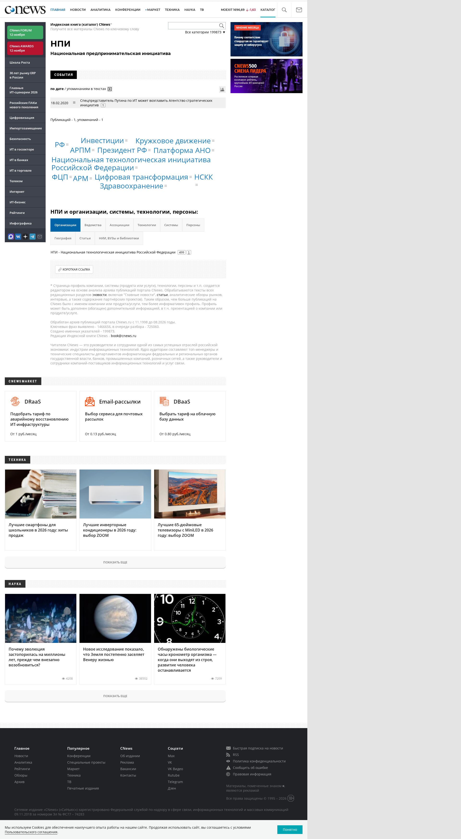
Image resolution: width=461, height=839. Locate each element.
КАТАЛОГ (268, 10)
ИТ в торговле (20, 170)
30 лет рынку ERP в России (23, 75)
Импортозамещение (26, 128)
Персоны (193, 225)
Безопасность (20, 139)
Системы (171, 225)
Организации (65, 225)
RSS (236, 754)
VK (170, 762)
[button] (284, 10)
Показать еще (115, 562)
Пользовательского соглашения (31, 832)
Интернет (17, 191)
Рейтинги (17, 213)
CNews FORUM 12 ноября (21, 32)
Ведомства (93, 225)
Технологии (147, 225)
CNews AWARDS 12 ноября (22, 48)
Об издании (130, 756)
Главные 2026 (23, 90)
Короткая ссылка (76, 269)
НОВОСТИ (78, 10)
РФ (60, 144)
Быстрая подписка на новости (258, 748)
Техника (74, 775)
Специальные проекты (86, 762)
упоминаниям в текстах (86, 88)
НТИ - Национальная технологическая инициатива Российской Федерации (113, 252)
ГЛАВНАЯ (57, 10)
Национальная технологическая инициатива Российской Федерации (131, 163)
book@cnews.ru (123, 335)
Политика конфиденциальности (259, 761)
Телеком (16, 181)
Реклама (127, 762)
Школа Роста (20, 62)
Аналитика (100, 10)
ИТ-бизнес (17, 202)
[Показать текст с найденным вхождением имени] (110, 89)
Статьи (85, 238)
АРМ (80, 178)
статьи (162, 294)
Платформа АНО (182, 150)
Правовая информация (252, 774)
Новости (21, 756)
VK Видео (175, 769)
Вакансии (128, 769)
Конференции (79, 756)
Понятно (290, 829)
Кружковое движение (173, 140)
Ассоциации (119, 225)
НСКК (203, 177)
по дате (57, 88)
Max (171, 756)
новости (100, 294)
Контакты (128, 775)
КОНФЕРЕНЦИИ (127, 10)
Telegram (175, 781)
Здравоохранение (131, 186)
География (63, 238)
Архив (19, 781)
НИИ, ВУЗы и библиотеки (119, 238)
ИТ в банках (19, 160)
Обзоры (20, 775)
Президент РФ (122, 150)
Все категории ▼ (205, 32)
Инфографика (21, 223)
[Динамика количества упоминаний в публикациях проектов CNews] (222, 89)
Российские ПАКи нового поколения (24, 105)
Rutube (174, 775)
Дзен (172, 788)
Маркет (73, 769)
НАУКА (189, 10)
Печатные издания (83, 788)
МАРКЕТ (153, 10)
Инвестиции (102, 140)
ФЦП (60, 177)
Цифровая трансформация (141, 177)
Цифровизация (22, 117)
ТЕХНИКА (172, 10)
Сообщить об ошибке (250, 767)
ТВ (202, 10)
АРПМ (80, 150)
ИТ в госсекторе (22, 149)
